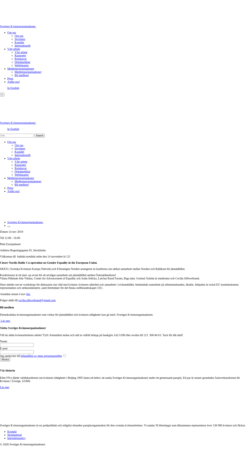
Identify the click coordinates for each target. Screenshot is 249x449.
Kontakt (12, 431)
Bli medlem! (22, 75)
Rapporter (20, 55)
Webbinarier (22, 65)
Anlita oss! (13, 81)
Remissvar (21, 58)
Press (10, 78)
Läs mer (4, 387)
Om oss (11, 32)
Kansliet (19, 42)
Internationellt (22, 45)
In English (13, 88)
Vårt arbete (13, 49)
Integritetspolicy (16, 438)
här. (28, 294)
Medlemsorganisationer (20, 68)
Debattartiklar (22, 62)
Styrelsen (20, 39)
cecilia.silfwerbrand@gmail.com (37, 300)
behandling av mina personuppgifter (41, 355)
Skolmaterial (14, 434)
